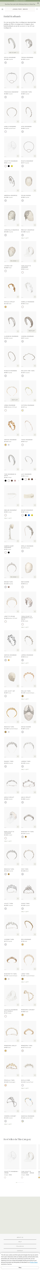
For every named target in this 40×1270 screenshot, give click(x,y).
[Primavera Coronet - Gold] (28, 995)
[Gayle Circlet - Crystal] (28, 783)
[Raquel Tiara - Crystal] (11, 747)
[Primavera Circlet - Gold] (11, 1031)
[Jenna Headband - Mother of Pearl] (11, 391)
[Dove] (22, 587)
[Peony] (15, 481)
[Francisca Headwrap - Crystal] (11, 77)
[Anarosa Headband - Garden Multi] (28, 1102)
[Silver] (9, 445)
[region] (20, 4)
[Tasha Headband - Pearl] (28, 425)
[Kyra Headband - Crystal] (28, 112)
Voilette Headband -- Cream (11, 1172)
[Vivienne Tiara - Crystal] (11, 925)
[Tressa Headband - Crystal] (28, 43)
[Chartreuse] (12, 166)
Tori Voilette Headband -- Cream (27, 1172)
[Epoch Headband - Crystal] (11, 43)
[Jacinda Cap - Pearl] (11, 251)
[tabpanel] (11, 43)
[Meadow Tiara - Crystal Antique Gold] (11, 712)
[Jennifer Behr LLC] (20, 9)
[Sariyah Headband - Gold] (11, 425)
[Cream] (5, 166)
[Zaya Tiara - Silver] (28, 854)
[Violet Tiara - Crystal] (11, 889)
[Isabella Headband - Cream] (28, 287)
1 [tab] (5, 87)
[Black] (9, 166)
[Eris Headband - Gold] (28, 925)
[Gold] (5, 307)
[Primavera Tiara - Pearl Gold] (28, 1031)
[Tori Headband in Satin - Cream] (11, 460)
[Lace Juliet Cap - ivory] (11, 676)
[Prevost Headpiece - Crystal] (28, 215)
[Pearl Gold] (22, 1051)
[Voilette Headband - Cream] (11, 146)
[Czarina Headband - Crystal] (28, 322)
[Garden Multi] (22, 1121)
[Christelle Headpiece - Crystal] (11, 215)
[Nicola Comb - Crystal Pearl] (28, 1066)
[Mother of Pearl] (5, 410)
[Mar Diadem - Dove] (28, 567)
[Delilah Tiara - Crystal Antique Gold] (28, 676)
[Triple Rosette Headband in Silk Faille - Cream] (28, 602)
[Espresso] (12, 481)
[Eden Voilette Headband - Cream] (11, 817)
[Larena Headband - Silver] (28, 640)
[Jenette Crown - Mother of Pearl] (11, 602)
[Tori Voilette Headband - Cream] (28, 251)
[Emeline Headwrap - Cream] (11, 496)
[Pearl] (5, 271)
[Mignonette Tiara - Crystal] (28, 817)
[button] (37, 9)
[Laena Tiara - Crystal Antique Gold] (28, 959)
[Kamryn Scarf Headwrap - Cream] (11, 531)
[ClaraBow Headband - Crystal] (11, 322)
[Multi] (9, 587)
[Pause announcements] (38, 3)
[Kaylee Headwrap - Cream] (28, 496)
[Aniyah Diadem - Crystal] (28, 712)
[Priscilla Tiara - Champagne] (11, 1066)
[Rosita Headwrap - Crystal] (28, 146)
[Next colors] (18, 481)
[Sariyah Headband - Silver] (11, 640)
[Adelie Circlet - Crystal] (11, 783)
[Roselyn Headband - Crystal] (11, 356)
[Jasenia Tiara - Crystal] (28, 747)
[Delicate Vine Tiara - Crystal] (28, 356)
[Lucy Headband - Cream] (28, 460)
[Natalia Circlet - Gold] (11, 287)
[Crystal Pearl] (5, 131)
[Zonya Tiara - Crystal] (28, 889)
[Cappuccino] (29, 479)
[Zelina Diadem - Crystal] (28, 181)
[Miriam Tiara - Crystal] (11, 567)
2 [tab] (6, 87)
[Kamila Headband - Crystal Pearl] (11, 112)
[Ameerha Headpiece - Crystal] (11, 181)
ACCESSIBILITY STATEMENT (20, 0)
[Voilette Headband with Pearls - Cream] (11, 995)
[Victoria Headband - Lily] (28, 391)
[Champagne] (5, 1085)
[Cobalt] (29, 515)
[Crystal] (5, 62)
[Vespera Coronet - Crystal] (11, 1102)
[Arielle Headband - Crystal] (28, 531)
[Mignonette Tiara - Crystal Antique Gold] (11, 959)
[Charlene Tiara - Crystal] (28, 77)
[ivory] (5, 696)
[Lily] (22, 410)
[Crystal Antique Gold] (22, 696)
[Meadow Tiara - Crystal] (11, 854)
